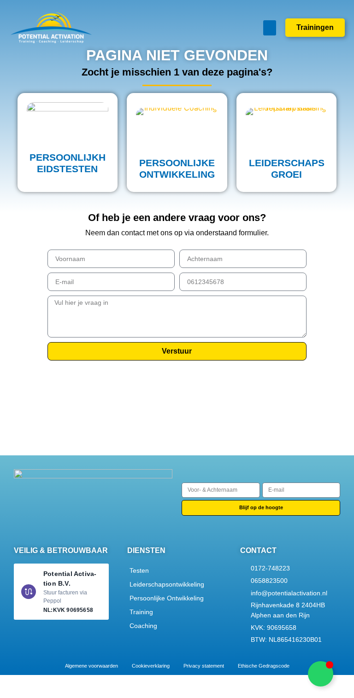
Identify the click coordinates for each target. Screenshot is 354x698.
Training (141, 612)
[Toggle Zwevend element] (320, 673)
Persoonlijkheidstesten (68, 163)
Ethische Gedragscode (263, 666)
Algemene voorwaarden (91, 666)
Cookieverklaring (151, 666)
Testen (139, 570)
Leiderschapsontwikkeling (167, 584)
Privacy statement (203, 666)
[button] (269, 27)
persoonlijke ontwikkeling (177, 168)
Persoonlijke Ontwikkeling (167, 598)
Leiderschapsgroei (286, 168)
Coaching (143, 625)
